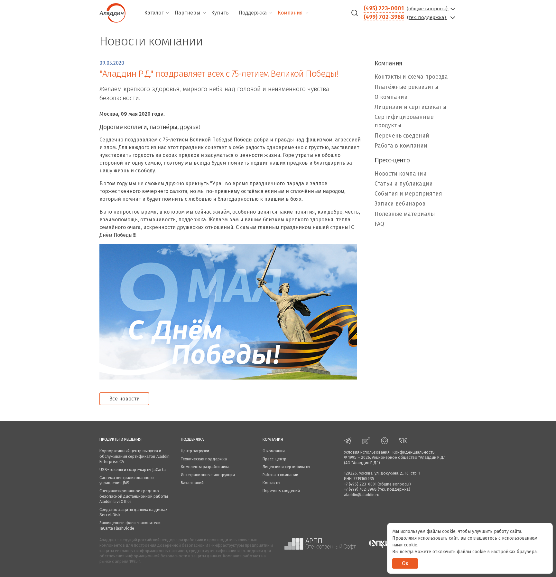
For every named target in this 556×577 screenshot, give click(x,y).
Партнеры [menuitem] (187, 13)
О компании (391, 97)
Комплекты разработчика (205, 466)
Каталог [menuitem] (153, 13)
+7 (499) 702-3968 (360, 489)
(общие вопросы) (428, 9)
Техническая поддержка (204, 459)
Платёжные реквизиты (406, 87)
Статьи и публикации (404, 183)
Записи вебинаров (400, 204)
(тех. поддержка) (427, 17)
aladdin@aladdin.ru (361, 494)
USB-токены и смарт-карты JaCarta (132, 469)
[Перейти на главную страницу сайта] (112, 12)
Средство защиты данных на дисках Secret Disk (133, 512)
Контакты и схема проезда (411, 76)
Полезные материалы (405, 214)
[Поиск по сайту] (354, 13)
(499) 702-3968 (384, 17)
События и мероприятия (408, 193)
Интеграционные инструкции (208, 474)
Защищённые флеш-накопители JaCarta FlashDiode (130, 525)
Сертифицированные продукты (404, 121)
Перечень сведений (402, 135)
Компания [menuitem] (290, 13)
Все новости (124, 399)
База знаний (192, 482)
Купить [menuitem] (220, 13)
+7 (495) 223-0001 (360, 484)
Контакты (271, 482)
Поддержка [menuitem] (253, 13)
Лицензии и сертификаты (410, 107)
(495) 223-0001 (384, 8)
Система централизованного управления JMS (126, 480)
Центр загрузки (195, 450)
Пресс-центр (274, 459)
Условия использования (367, 452)
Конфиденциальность (414, 452)
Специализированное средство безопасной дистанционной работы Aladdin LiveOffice (133, 496)
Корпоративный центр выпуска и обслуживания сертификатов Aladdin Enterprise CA (134, 456)
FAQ (379, 224)
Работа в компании (401, 145)
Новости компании (401, 173)
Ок (405, 563)
